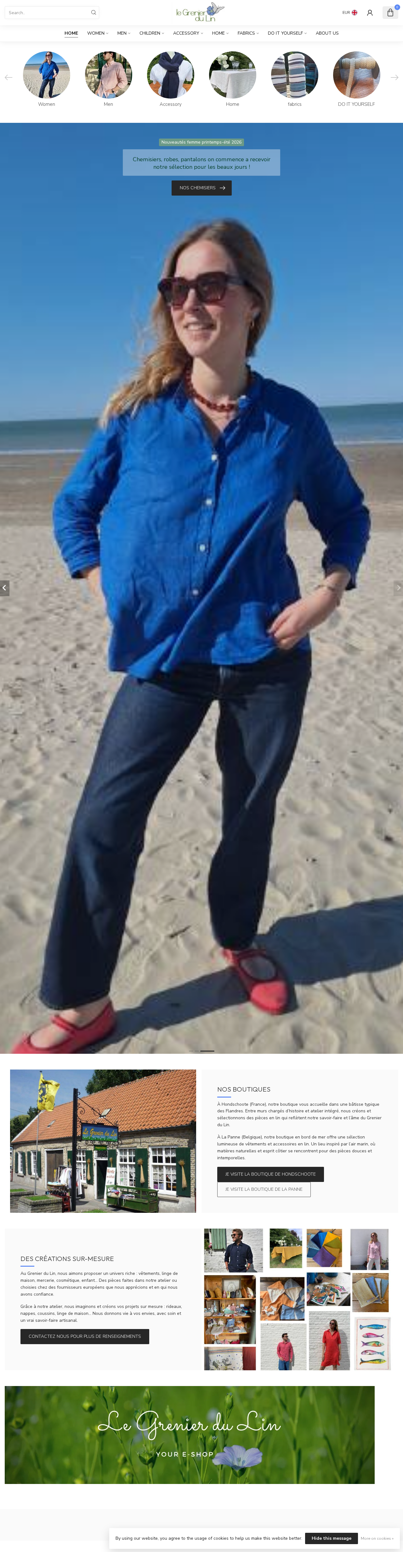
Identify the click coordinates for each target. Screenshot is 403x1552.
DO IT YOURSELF (285, 33)
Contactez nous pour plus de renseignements (85, 1336)
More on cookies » (377, 1538)
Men (122, 33)
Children (149, 33)
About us (327, 33)
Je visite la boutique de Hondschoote (270, 1174)
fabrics (246, 33)
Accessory (186, 33)
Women (96, 33)
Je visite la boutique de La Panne (264, 1189)
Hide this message (331, 1538)
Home (71, 33)
